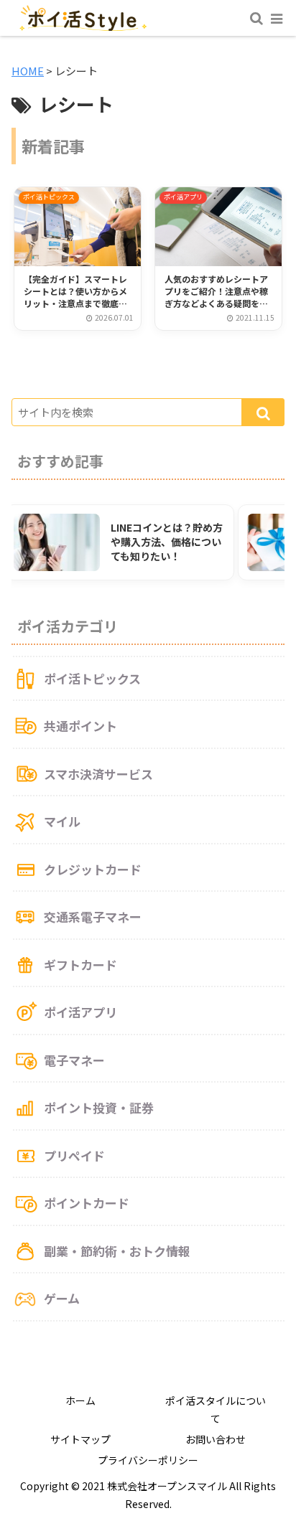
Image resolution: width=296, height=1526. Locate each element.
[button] (263, 412)
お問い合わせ (215, 1439)
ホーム (80, 1400)
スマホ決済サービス (98, 774)
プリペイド (74, 1155)
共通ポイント (80, 726)
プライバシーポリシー (148, 1460)
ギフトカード (80, 965)
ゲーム (62, 1298)
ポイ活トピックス (92, 678)
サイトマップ (80, 1439)
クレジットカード (93, 869)
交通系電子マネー (93, 917)
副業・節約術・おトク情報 (117, 1251)
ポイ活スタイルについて (215, 1409)
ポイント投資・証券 (99, 1107)
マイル (62, 821)
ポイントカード (86, 1203)
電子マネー (74, 1060)
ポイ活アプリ (80, 1012)
